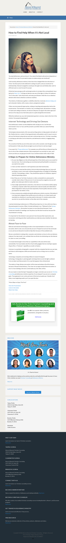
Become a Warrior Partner (33, 392)
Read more (8, 442)
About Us (9, 381)
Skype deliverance (23, 149)
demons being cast (51, 101)
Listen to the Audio (14, 288)
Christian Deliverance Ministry (23, 294)
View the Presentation (15, 285)
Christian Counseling (26, 378)
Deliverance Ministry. (38, 378)
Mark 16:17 (17, 93)
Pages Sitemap (35, 534)
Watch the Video (13, 290)
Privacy (41, 534)
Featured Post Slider (36, 294)
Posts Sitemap (26, 534)
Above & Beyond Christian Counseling (33, 6)
